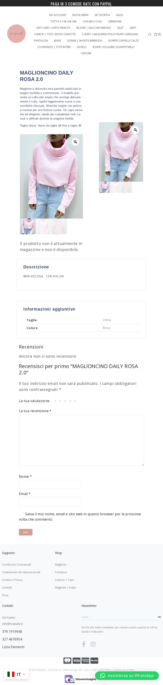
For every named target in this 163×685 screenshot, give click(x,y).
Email (25, 493)
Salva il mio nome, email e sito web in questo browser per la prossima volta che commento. (80, 517)
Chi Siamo (8, 617)
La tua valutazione (34, 401)
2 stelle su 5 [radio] (59, 400)
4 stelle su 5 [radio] (69, 400)
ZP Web (130, 669)
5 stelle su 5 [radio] (74, 400)
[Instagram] (93, 644)
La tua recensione (35, 411)
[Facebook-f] (84, 644)
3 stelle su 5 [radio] (64, 400)
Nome (25, 476)
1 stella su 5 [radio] (54, 400)
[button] (127, 675)
